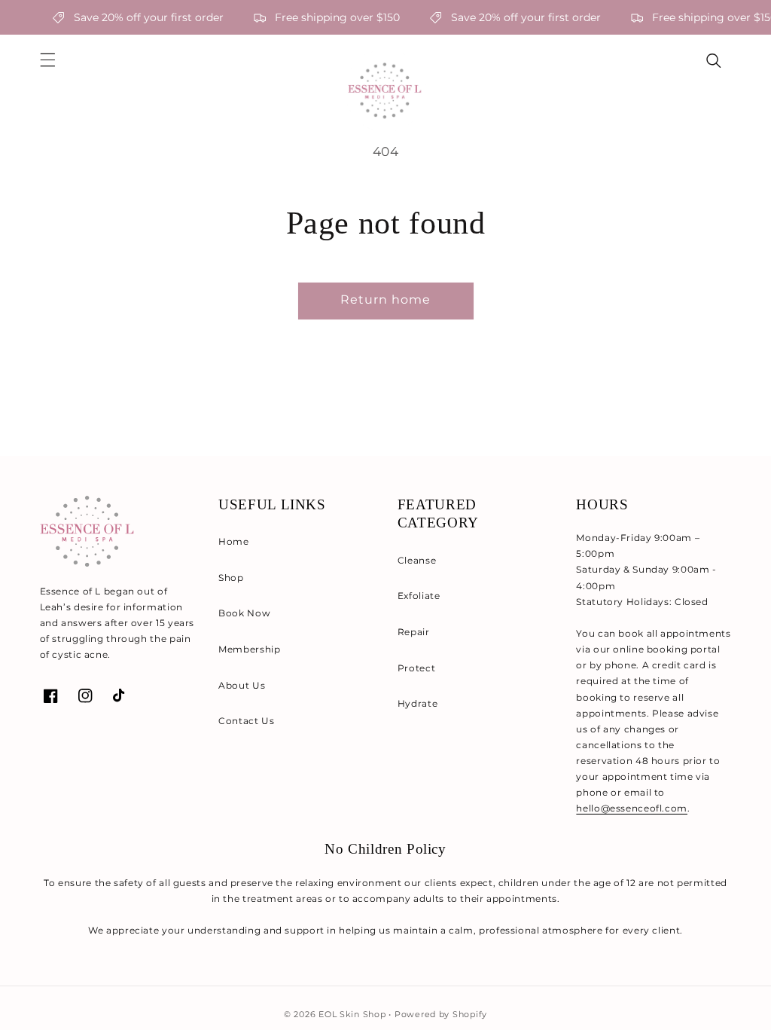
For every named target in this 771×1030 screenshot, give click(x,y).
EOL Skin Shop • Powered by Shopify (402, 1014)
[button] (47, 60)
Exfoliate (419, 595)
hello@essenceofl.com (631, 808)
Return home (385, 299)
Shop (231, 577)
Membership (249, 649)
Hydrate (417, 703)
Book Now (244, 613)
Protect (416, 668)
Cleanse (417, 560)
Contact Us (246, 720)
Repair (414, 631)
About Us (241, 685)
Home (233, 541)
